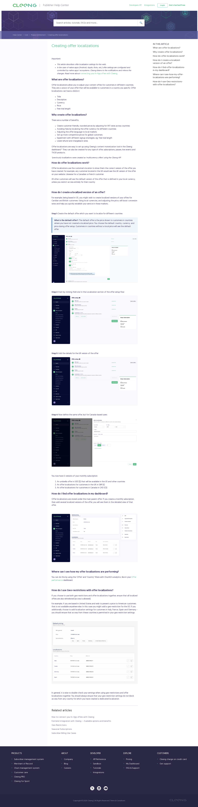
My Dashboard (132, 764)
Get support (165, 764)
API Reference (99, 759)
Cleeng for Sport (22, 781)
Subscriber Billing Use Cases (64, 733)
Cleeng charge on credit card (173, 759)
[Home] (25, 5)
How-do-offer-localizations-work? (169, 56)
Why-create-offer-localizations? (168, 52)
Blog (66, 764)
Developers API (135, 5)
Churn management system (26, 768)
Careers (67, 768)
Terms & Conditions (117, 801)
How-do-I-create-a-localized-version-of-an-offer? (166, 61)
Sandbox (97, 764)
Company (68, 759)
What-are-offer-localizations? (166, 48)
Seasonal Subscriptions (62, 729)
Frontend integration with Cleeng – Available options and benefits (81, 721)
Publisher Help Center (56, 5)
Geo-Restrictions (59, 725)
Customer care (21, 773)
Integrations (149, 5)
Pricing (129, 759)
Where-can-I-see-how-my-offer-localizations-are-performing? (168, 76)
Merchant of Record (23, 764)
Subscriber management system (29, 759)
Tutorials (97, 768)
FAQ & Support (133, 768)
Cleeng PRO (19, 777)
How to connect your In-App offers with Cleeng (73, 717)
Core (26, 35)
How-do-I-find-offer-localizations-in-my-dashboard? (169, 69)
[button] (162, 5)
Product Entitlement (38, 35)
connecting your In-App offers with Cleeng (98, 74)
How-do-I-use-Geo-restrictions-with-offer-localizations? (168, 83)
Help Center (17, 35)
